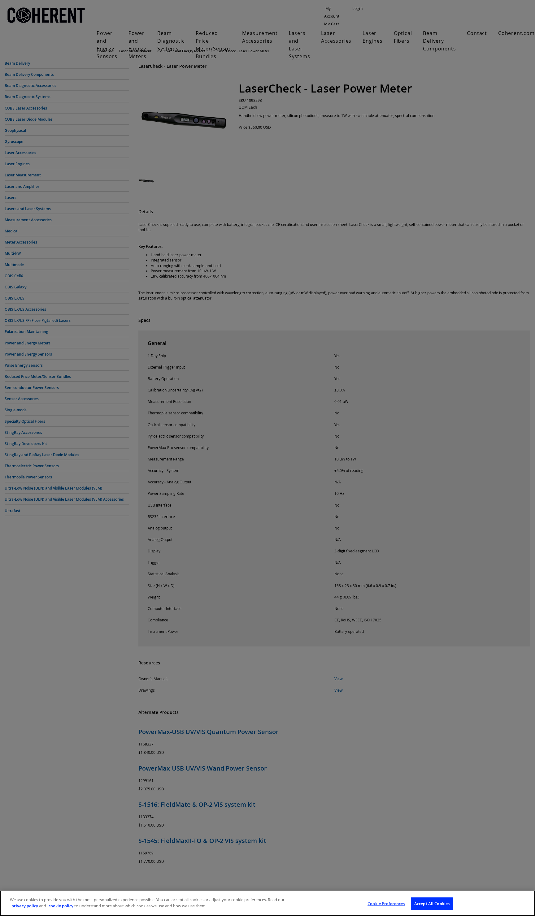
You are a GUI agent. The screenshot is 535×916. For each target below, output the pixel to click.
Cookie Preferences (386, 903)
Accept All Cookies (432, 903)
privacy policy (24, 905)
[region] (267, 903)
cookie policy (61, 905)
